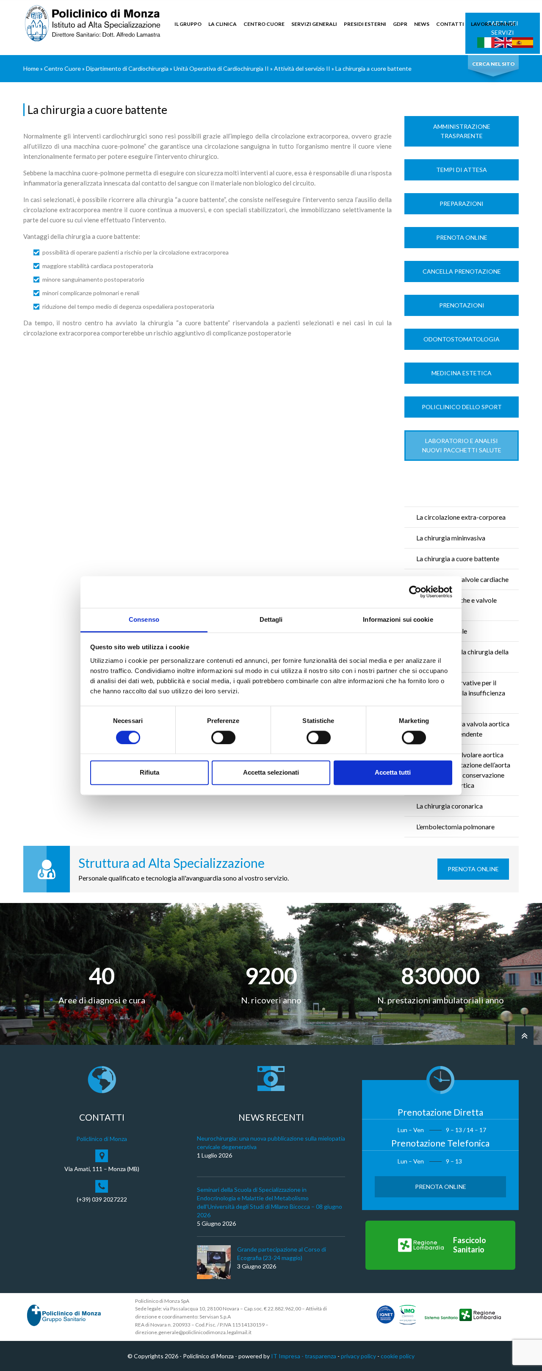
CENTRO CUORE (264, 24)
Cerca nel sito (493, 64)
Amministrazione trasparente (461, 131)
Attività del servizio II (302, 68)
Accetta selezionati (271, 772)
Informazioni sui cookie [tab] (398, 619)
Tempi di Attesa (461, 169)
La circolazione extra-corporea (461, 517)
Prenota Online (461, 237)
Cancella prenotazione (462, 271)
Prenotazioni (461, 305)
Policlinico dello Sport (462, 406)
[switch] (223, 737)
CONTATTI (450, 24)
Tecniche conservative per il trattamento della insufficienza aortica (460, 693)
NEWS (421, 24)
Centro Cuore (62, 68)
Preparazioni (462, 203)
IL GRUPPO (188, 24)
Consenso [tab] (144, 619)
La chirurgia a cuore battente (457, 558)
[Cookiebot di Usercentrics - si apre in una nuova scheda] (415, 591)
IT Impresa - (288, 1356)
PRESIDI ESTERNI (365, 24)
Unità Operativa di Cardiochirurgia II (221, 68)
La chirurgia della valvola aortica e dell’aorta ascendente (462, 729)
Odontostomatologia (461, 339)
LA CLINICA (222, 24)
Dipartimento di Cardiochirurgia (127, 68)
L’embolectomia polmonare (455, 827)
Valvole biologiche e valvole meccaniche (456, 605)
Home (31, 68)
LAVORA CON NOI (493, 24)
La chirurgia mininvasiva (450, 538)
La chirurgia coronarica (449, 806)
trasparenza (320, 1356)
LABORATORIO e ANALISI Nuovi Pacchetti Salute (461, 445)
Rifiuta (149, 772)
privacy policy (358, 1356)
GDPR (400, 24)
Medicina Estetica (461, 373)
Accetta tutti (393, 772)
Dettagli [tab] (271, 619)
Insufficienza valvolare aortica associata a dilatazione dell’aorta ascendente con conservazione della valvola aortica (463, 770)
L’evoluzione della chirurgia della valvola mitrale (462, 657)
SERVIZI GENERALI (314, 24)
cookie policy (398, 1356)
